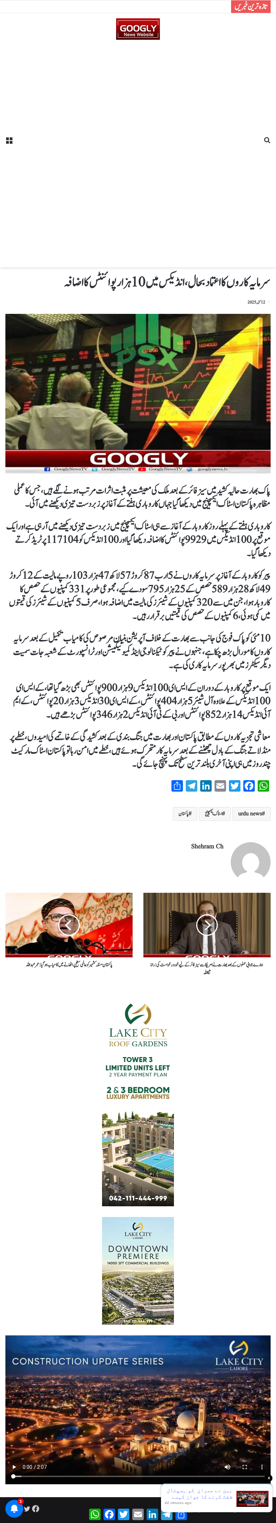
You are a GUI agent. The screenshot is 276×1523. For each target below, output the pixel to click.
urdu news (250, 814)
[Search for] (267, 143)
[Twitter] (27, 1508)
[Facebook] (35, 1508)
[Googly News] (138, 29)
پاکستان (184, 814)
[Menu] (9, 143)
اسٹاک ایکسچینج (213, 814)
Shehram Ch (207, 846)
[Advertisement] (138, 151)
